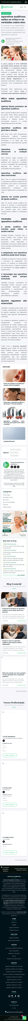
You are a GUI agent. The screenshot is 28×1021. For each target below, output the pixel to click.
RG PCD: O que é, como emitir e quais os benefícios (13, 547)
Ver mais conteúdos (21, 691)
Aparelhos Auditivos (16, 449)
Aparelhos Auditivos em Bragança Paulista (14, 974)
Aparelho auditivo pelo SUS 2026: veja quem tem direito (13, 565)
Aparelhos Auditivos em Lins (14, 979)
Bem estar (6, 500)
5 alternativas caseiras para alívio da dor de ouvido (13, 553)
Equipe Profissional (14, 927)
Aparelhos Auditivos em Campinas (14, 969)
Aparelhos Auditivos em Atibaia (14, 971)
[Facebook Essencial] (15, 996)
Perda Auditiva (14, 452)
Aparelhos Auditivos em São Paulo (14, 966)
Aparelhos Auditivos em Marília (14, 977)
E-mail (14, 1008)
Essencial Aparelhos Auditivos (13, 38)
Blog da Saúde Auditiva (14, 940)
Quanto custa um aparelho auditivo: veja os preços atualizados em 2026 (13, 559)
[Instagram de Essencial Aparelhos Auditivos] (18, 467)
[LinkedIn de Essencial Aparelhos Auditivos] (12, 467)
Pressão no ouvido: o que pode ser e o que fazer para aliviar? (13, 571)
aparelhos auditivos (20, 68)
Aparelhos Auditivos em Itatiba (14, 987)
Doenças (5, 504)
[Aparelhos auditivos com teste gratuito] (14, 524)
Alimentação (6, 495)
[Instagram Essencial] (18, 996)
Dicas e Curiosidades (9, 502)
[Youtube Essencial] (12, 996)
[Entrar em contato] (9, 996)
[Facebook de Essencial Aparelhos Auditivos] (15, 467)
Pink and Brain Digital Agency (16, 1019)
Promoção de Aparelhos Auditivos (14, 948)
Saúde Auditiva (6, 13)
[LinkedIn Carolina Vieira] (3, 841)
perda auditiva (8, 64)
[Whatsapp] (26, 2)
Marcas (14, 956)
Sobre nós (14, 922)
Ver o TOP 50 (21, 575)
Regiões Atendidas (14, 938)
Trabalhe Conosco (14, 930)
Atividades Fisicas (8, 497)
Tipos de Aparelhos (14, 951)
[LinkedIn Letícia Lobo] (3, 792)
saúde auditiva (20, 267)
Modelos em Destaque (14, 953)
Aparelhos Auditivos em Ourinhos (14, 982)
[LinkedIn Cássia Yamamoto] (3, 740)
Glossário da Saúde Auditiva (14, 958)
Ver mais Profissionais (21, 860)
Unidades (14, 925)
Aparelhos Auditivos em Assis (14, 985)
